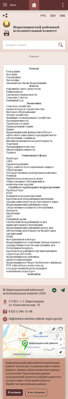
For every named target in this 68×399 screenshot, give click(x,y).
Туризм (11, 152)
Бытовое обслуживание (21, 112)
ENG (62, 15)
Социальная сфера (34, 155)
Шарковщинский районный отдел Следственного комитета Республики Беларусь (29, 207)
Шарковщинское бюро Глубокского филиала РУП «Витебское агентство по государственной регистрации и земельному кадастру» (34, 267)
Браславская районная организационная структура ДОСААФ (31, 253)
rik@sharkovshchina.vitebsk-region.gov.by (35, 318)
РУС (43, 15)
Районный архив (16, 219)
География (13, 71)
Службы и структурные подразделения (34, 187)
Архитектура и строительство (25, 109)
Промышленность (17, 120)
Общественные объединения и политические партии (25, 183)
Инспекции (13, 213)
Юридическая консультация (23, 196)
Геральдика (13, 77)
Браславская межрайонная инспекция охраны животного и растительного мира (32, 200)
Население (13, 80)
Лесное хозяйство (17, 115)
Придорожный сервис (20, 126)
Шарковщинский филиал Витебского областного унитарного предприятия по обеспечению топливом (31, 135)
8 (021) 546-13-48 (21, 311)
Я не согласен (36, 392)
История (11, 74)
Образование (14, 170)
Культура (12, 158)
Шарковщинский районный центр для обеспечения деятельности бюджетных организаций (31, 230)
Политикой (31, 380)
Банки (10, 129)
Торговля (12, 143)
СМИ (9, 161)
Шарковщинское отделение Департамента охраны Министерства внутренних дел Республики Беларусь (33, 245)
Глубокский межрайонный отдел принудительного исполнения (26, 224)
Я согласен (14, 392)
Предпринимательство (20, 146)
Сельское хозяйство (18, 106)
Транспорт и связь (17, 123)
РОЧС (9, 193)
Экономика (34, 103)
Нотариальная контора (20, 239)
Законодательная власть (21, 94)
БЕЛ (53, 15)
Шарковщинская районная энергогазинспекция (22, 258)
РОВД (9, 236)
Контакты (34, 274)
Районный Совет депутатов (23, 88)
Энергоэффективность (20, 149)
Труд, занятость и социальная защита (29, 167)
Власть (34, 86)
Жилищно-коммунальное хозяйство (28, 117)
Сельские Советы (17, 97)
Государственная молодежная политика (31, 172)
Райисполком (14, 91)
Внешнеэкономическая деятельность (29, 141)
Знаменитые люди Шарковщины (26, 83)
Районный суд (14, 100)
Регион (34, 68)
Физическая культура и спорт (24, 178)
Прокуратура (14, 190)
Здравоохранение (17, 164)
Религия (11, 175)
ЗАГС (9, 216)
